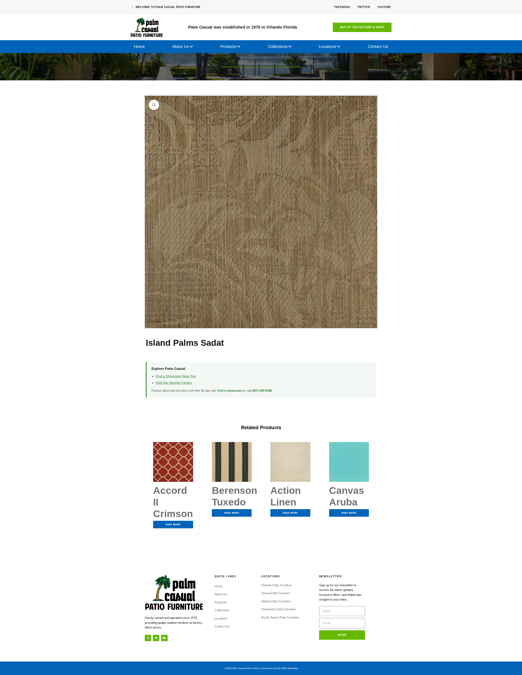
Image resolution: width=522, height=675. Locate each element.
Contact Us (222, 626)
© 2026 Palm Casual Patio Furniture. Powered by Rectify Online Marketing (261, 668)
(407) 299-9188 (262, 390)
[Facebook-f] (148, 638)
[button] (362, 27)
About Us (221, 594)
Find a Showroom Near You (176, 376)
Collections (222, 610)
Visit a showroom (229, 390)
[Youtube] (164, 638)
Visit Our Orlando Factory (174, 383)
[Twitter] (156, 638)
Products (221, 602)
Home (219, 586)
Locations (221, 618)
